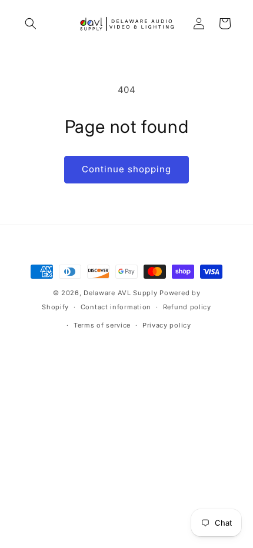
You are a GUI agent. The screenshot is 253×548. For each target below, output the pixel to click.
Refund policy (187, 307)
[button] (31, 23)
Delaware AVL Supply (120, 293)
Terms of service (102, 325)
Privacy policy (166, 325)
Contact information (116, 307)
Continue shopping (126, 169)
